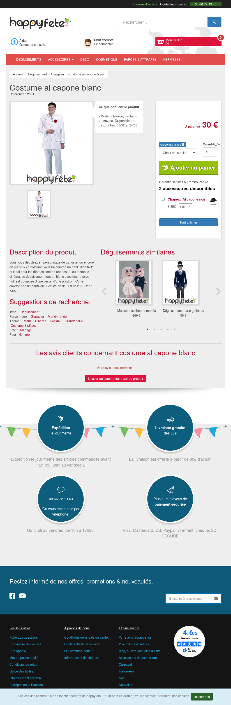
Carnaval (125, 664)
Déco (84, 59)
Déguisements (28, 59)
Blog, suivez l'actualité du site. (140, 651)
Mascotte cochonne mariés (136, 310)
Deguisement (30, 312)
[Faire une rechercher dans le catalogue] (214, 22)
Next (218, 291)
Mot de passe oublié (23, 657)
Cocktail (55, 321)
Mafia (28, 321)
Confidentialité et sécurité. (82, 644)
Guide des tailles (171, 144)
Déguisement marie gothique (183, 310)
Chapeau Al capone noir (187, 199)
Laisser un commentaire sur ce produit (115, 378)
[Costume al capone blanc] (39, 204)
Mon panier (194, 41)
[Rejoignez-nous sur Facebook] (12, 595)
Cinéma (40, 321)
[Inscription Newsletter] (216, 598)
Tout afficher (188, 222)
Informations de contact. (81, 657)
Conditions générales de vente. (86, 637)
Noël (122, 678)
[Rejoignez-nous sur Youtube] (22, 595)
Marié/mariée (57, 316)
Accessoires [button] (59, 59)
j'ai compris (202, 696)
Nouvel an (126, 684)
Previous (104, 291)
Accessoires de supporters (138, 657)
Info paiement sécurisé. (26, 678)
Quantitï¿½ (210, 144)
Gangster (37, 316)
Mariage (26, 330)
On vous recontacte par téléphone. (60, 511)
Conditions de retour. (24, 664)
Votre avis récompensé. (135, 637)
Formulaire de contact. (25, 644)
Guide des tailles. (21, 671)
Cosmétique (106, 59)
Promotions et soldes (134, 644)
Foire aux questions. (24, 637)
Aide (22, 40)
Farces (140, 59)
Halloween (126, 671)
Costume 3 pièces (24, 325)
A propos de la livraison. (26, 684)
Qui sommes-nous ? (78, 651)
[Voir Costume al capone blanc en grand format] (51, 142)
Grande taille (74, 321)
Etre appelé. (18, 651)
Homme (24, 334)
